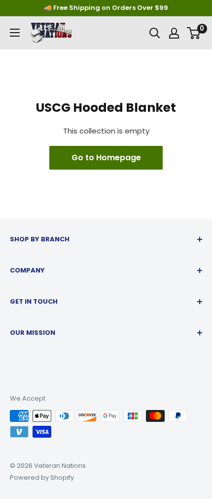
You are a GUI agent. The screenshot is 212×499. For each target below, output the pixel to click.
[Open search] (154, 33)
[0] (194, 33)
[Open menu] (15, 33)
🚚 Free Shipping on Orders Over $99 (106, 7)
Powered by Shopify (42, 477)
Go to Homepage (106, 157)
